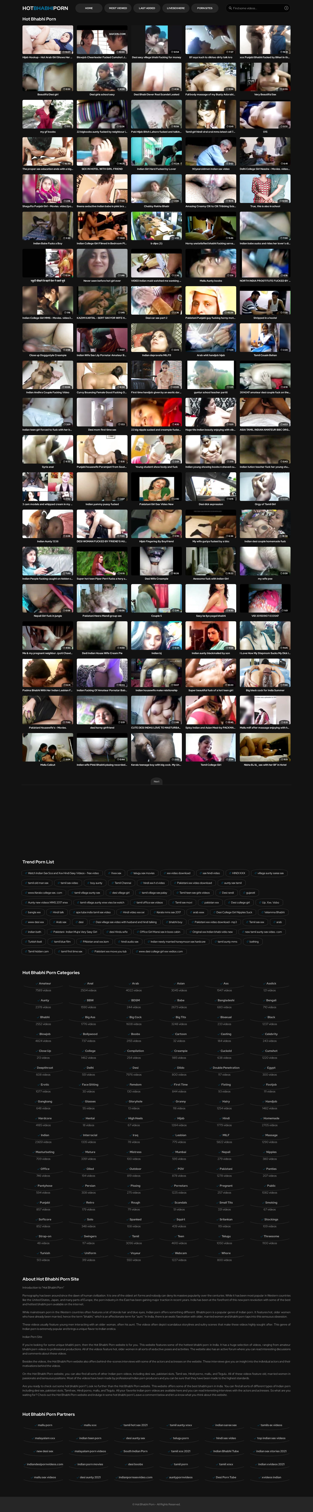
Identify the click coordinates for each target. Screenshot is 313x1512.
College (90, 1051)
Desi (136, 1068)
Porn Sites (204, 8)
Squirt (181, 1219)
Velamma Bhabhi (274, 912)
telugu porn (181, 1438)
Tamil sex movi (183, 902)
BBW (90, 1000)
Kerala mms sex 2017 (169, 912)
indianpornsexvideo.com (135, 1477)
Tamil (135, 1236)
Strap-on (45, 1236)
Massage (271, 1135)
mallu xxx (90, 1425)
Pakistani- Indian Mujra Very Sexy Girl (75, 932)
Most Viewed (118, 8)
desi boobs (135, 1464)
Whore (226, 1253)
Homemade (271, 1118)
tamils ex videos (271, 1425)
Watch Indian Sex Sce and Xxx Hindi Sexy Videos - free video (63, 873)
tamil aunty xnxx (181, 1425)
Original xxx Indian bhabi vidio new (213, 932)
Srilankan (226, 1219)
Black (271, 1017)
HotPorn (45, 8)
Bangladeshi (226, 1000)
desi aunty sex (135, 1438)
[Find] (286, 8)
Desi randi (228, 893)
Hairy (226, 1101)
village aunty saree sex (271, 873)
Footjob (271, 1084)
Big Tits (181, 1017)
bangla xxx (34, 912)
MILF (226, 1135)
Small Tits (226, 1202)
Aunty (45, 1000)
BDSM (135, 1000)
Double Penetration (226, 1068)
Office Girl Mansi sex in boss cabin (160, 932)
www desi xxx (36, 922)
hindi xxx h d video (154, 883)
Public (271, 1186)
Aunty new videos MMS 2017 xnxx (48, 902)
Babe (180, 1000)
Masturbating (45, 1152)
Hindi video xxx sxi (133, 912)
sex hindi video (211, 873)
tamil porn (181, 1464)
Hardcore (45, 1118)
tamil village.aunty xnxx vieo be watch (102, 902)
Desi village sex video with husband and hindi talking (126, 922)
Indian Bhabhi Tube (226, 1451)
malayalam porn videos (90, 1451)
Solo (90, 1219)
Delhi (90, 1068)
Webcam (181, 1253)
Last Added (147, 8)
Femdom (135, 1084)
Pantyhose (45, 1186)
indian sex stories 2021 (271, 1451)
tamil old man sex (38, 883)
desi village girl (121, 893)
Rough (135, 1202)
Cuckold (226, 1051)
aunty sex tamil (233, 883)
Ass (226, 983)
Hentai (90, 1118)
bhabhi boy (175, 922)
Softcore (45, 1219)
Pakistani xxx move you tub (111, 951)
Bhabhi (45, 1017)
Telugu (226, 1236)
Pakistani (226, 1169)
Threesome (271, 1236)
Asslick (271, 983)
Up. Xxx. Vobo (270, 902)
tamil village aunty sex (87, 893)
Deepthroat (45, 1068)
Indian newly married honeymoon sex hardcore (178, 941)
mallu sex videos (45, 1477)
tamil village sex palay (154, 893)
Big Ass (90, 1017)
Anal (90, 983)
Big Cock (136, 1017)
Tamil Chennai (123, 883)
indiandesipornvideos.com (45, 1464)
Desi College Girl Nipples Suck (234, 912)
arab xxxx (198, 912)
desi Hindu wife (118, 932)
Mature (90, 1152)
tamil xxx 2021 (180, 1451)
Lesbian (181, 1135)
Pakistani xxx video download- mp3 (216, 922)
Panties (271, 1169)
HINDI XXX (238, 873)
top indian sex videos (271, 1438)
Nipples (271, 1152)
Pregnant (226, 1186)
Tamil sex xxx (256, 922)
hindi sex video (226, 1438)
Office (45, 1169)
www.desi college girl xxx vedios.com (161, 951)
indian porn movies (90, 1464)
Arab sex (61, 922)
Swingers (90, 1236)
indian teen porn (90, 1438)
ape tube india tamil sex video (93, 912)
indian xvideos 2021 (271, 1464)
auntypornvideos (181, 1477)
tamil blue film (62, 941)
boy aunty (96, 883)
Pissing (135, 1186)
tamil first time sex (71, 951)
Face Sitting (90, 1084)
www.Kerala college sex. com (45, 893)
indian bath (34, 932)
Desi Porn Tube (226, 1477)
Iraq (135, 1135)
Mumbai (180, 1152)
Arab (135, 983)
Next (156, 781)
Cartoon (181, 1034)
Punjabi (45, 1202)
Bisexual (226, 1017)
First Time (181, 1084)
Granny (181, 1101)
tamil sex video (69, 883)
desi (81, 922)
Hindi (226, 1118)
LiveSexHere (176, 8)
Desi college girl (240, 902)
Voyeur (136, 1253)
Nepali (226, 1152)
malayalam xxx (45, 1438)
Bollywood (90, 1034)
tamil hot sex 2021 (136, 1425)
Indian (45, 1135)
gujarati (250, 893)
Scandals (181, 1202)
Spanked (135, 1219)
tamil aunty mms (227, 941)
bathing (254, 941)
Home (89, 8)
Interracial (90, 1135)
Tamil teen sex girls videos (195, 893)
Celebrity (271, 1034)
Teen (181, 1236)
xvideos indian (271, 1477)
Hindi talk (58, 912)
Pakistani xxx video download (194, 883)
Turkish (45, 1253)
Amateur (45, 983)
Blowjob (45, 1034)
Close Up (45, 1051)
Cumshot (271, 1051)
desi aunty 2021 (90, 1477)
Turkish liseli (35, 941)
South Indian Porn (135, 1451)
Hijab (180, 1118)
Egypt (271, 1068)
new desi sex (45, 1451)
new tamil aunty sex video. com (263, 932)
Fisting (226, 1084)
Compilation (135, 1051)
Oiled (90, 1169)
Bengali (271, 1000)
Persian (90, 1186)
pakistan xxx (212, 902)
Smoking (271, 1202)
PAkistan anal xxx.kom (96, 941)
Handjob (271, 1101)
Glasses (90, 1101)
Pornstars (181, 1186)
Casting (226, 1034)
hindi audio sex (129, 941)
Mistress (135, 1152)
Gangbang (45, 1101)
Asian (181, 983)
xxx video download (178, 873)
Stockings (271, 1219)
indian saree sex (226, 1425)
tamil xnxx (226, 1464)
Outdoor (135, 1169)
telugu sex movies (144, 873)
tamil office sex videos (150, 902)
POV (181, 1169)
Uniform (90, 1253)
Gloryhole (135, 1101)
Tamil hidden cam (38, 951)
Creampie (180, 1051)
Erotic (45, 1084)
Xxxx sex (116, 873)
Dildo (180, 1068)
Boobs (135, 1034)
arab (279, 922)
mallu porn (45, 1425)
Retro (90, 1202)
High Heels (135, 1118)
